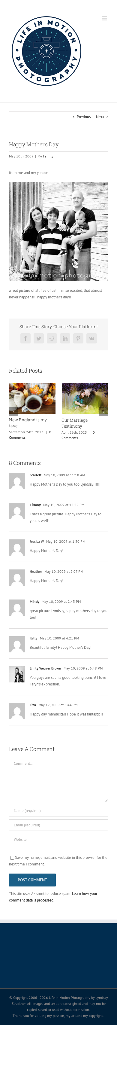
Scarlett (35, 475)
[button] (13, 411)
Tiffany (35, 504)
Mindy (34, 601)
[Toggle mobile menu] (105, 18)
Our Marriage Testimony (75, 423)
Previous (84, 116)
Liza (33, 705)
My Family (45, 156)
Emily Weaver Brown (45, 668)
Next (100, 116)
